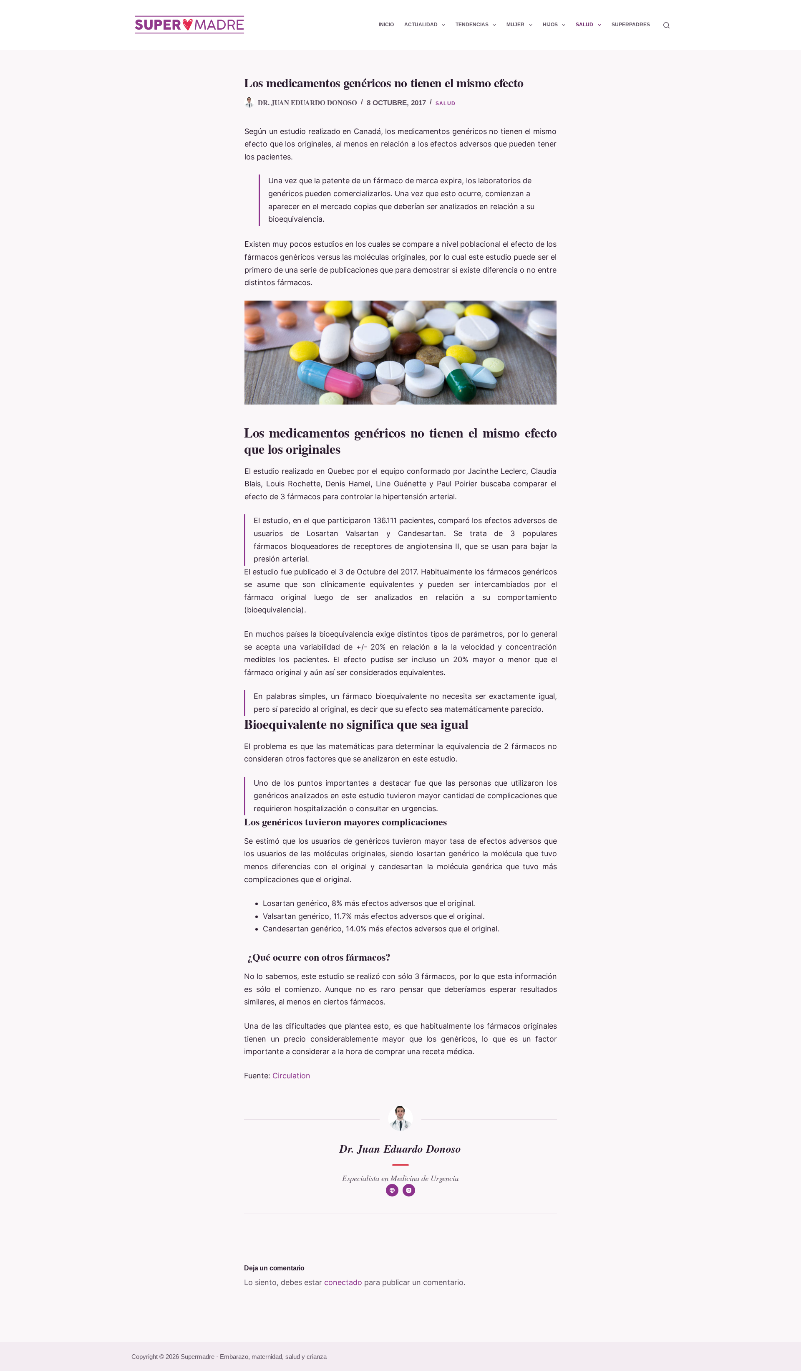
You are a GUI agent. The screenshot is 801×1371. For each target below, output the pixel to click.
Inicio (386, 25)
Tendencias (472, 25)
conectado (343, 1282)
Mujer (515, 25)
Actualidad (421, 25)
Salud (584, 25)
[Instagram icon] (409, 1190)
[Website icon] (392, 1190)
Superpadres (631, 25)
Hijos (550, 25)
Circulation (291, 1075)
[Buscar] (666, 25)
